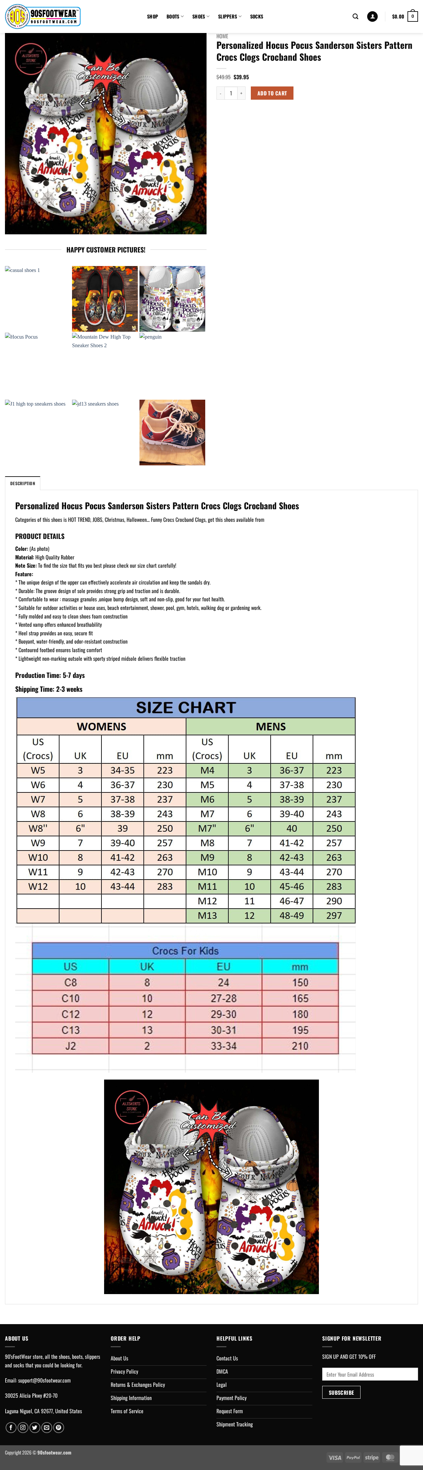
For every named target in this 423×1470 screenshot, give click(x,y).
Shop (152, 16)
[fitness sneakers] (172, 432)
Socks (256, 16)
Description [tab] (22, 483)
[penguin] (172, 365)
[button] (372, 16)
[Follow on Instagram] (23, 1427)
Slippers (227, 16)
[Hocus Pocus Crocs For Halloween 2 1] (172, 299)
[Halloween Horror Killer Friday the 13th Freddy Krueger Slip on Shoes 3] (105, 299)
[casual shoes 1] (38, 299)
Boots (173, 16)
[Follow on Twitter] (34, 1427)
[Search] (355, 16)
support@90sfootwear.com (44, 1380)
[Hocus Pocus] (38, 365)
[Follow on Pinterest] (58, 1427)
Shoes (198, 16)
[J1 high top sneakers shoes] (38, 432)
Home (222, 36)
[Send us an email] (46, 1427)
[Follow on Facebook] (11, 1427)
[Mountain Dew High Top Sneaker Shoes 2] (105, 365)
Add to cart (272, 93)
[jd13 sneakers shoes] (105, 432)
